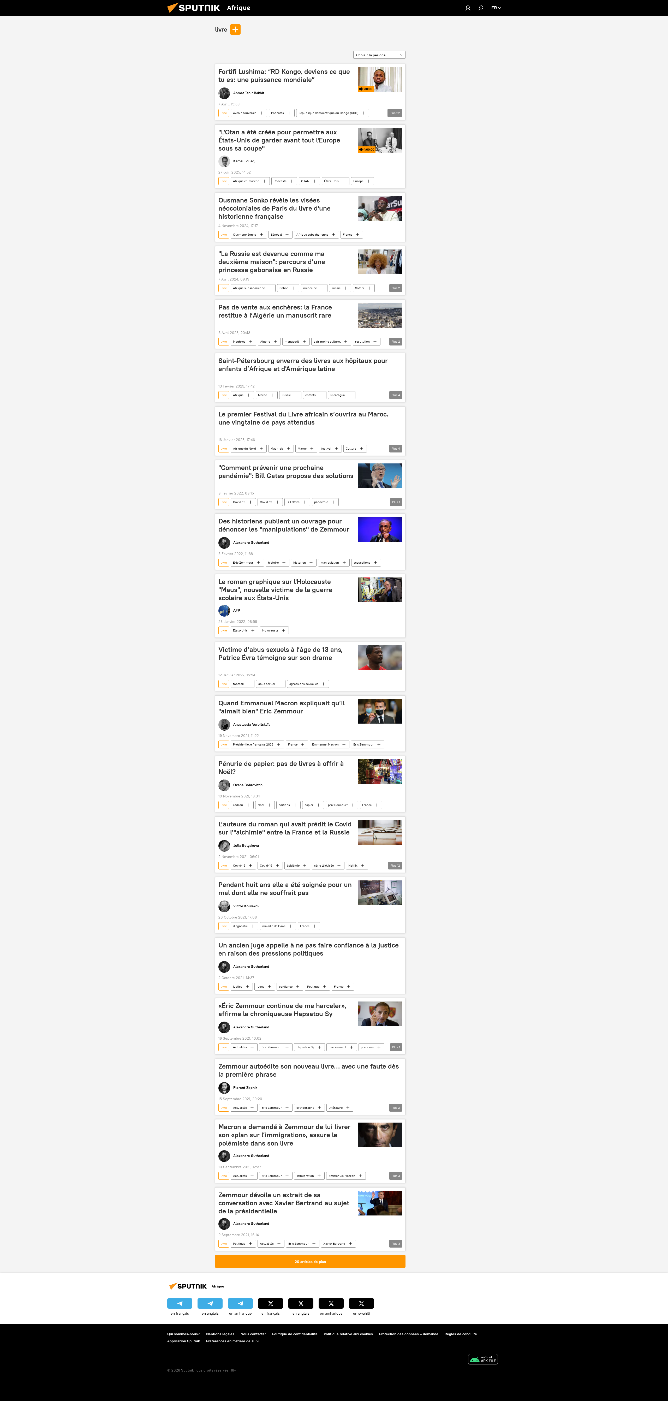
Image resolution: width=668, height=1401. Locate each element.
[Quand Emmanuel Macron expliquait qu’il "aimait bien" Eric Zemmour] (380, 711)
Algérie (265, 341)
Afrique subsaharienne (312, 234)
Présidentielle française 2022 (253, 744)
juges (260, 986)
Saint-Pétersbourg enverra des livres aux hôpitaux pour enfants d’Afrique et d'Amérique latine (303, 364)
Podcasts (277, 113)
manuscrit (292, 341)
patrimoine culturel (327, 341)
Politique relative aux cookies (348, 1334)
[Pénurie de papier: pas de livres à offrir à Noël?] (380, 771)
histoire (273, 562)
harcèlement (337, 1047)
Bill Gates (293, 502)
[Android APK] (483, 1360)
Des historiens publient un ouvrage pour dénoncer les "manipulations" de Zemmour (283, 525)
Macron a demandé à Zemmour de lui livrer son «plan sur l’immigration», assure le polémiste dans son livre (284, 1135)
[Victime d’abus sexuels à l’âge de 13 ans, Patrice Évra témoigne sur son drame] (380, 657)
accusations (362, 562)
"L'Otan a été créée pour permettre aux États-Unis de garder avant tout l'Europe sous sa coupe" (279, 140)
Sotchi (359, 288)
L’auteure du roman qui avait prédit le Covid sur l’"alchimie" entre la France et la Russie (285, 828)
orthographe (305, 1108)
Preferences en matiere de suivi (232, 1341)
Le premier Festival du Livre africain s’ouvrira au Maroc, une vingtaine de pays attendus (303, 418)
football (238, 684)
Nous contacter (253, 1334)
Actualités (240, 1047)
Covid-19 (239, 502)
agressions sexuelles (303, 684)
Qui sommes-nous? (183, 1334)
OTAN (305, 181)
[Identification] (468, 8)
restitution (362, 341)
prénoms (367, 1047)
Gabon (284, 288)
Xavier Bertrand (334, 1243)
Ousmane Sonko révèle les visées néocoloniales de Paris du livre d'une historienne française (274, 208)
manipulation (329, 562)
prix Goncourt (338, 805)
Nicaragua (337, 395)
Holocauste (270, 630)
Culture (351, 448)
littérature (336, 1108)
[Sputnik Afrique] (195, 14)
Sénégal (276, 234)
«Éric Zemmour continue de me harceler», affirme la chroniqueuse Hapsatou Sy (282, 1009)
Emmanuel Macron (325, 744)
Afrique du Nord (244, 448)
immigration (305, 1176)
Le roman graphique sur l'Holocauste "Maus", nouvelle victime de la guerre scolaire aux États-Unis (275, 589)
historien (299, 562)
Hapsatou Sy (305, 1047)
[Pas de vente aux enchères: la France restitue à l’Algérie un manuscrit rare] (380, 315)
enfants (310, 395)
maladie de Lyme (273, 926)
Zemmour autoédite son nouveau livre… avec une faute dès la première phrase (308, 1070)
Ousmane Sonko (244, 234)
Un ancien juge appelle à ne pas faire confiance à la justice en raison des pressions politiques (308, 949)
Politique (313, 986)
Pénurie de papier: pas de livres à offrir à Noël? (281, 767)
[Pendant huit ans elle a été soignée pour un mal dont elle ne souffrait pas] (380, 892)
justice (237, 986)
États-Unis (331, 181)
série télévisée (324, 865)
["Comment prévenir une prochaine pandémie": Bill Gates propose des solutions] (380, 475)
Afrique (238, 395)
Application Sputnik (183, 1341)
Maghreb (239, 341)
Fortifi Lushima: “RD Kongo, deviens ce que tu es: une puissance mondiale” (284, 75)
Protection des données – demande (408, 1334)
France (347, 234)
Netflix (352, 865)
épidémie (293, 865)
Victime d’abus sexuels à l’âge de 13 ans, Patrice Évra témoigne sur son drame (280, 653)
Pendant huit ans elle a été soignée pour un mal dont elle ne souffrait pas (285, 888)
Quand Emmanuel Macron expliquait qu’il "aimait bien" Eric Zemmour (281, 707)
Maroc (262, 395)
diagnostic (240, 926)
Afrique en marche (246, 181)
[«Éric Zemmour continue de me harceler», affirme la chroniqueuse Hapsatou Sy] (380, 1013)
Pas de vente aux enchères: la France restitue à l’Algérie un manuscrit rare (275, 311)
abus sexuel (266, 684)
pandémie (321, 502)
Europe (358, 181)
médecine (310, 288)
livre (221, 29)
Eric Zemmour (243, 562)
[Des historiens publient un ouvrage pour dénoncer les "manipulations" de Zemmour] (380, 529)
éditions (284, 805)
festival (326, 448)
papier (309, 805)
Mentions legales (220, 1334)
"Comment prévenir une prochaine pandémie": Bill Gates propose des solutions (286, 471)
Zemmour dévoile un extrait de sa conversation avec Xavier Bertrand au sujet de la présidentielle (283, 1203)
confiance (286, 986)
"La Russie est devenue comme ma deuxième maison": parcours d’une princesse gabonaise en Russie (271, 261)
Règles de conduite (461, 1334)
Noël (261, 805)
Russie (336, 288)
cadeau (238, 805)
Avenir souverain (245, 113)
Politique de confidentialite (295, 1334)
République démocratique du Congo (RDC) (329, 113)
